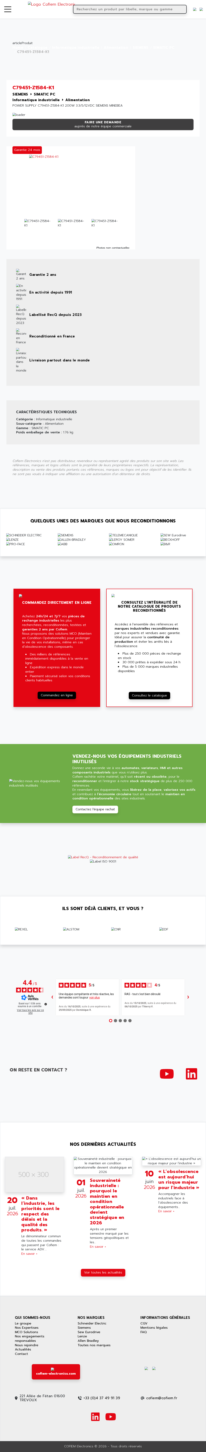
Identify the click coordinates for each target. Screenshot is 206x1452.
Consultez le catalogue (149, 695)
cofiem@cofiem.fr (161, 1398)
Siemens (84, 1327)
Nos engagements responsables (29, 1338)
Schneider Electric (92, 1323)
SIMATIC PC (163, 48)
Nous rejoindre (26, 1345)
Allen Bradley (88, 1340)
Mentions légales (154, 1327)
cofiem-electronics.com (56, 1373)
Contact (21, 1353)
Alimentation (116, 48)
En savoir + (29, 1253)
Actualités (23, 1349)
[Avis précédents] (52, 997)
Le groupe (23, 1323)
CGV (143, 1323)
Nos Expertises (26, 1327)
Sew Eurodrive (89, 1332)
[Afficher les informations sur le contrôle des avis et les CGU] (45, 1004)
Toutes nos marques (94, 1345)
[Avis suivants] (188, 997)
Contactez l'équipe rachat (95, 809)
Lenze (82, 1336)
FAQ (143, 1332)
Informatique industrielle (75, 48)
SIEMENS (140, 48)
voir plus (94, 997)
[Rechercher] (183, 9)
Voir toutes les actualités (103, 1272)
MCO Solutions (26, 1332)
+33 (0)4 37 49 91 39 (101, 1398)
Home (17, 48)
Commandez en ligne (57, 695)
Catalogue (37, 48)
